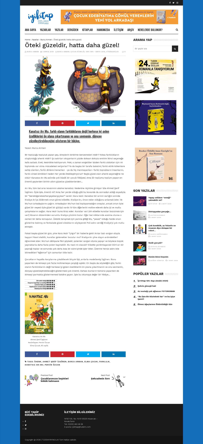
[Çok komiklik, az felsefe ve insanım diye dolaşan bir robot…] (139, 229)
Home (27, 40)
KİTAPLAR (87, 29)
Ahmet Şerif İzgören (55, 362)
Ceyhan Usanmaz (157, 246)
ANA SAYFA (30, 29)
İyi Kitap (153, 204)
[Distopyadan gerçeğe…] (139, 215)
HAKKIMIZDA (103, 29)
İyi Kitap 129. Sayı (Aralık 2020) (153, 281)
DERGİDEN (72, 29)
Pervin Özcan (52, 365)
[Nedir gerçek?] (139, 246)
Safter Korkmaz (157, 215)
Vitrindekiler (112, 52)
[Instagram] (177, 3)
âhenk (37, 362)
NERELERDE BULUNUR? (150, 29)
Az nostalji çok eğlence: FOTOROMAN (156, 291)
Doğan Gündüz (157, 260)
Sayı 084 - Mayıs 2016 (95, 52)
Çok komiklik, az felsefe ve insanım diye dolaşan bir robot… (162, 228)
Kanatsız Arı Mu (34, 365)
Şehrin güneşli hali (147, 286)
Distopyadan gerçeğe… (159, 211)
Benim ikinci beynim (158, 257)
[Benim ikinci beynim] (139, 260)
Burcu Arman (46, 40)
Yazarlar (35, 40)
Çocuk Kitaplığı (77, 52)
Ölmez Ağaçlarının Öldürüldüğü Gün (155, 304)
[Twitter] (173, 3)
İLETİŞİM (118, 29)
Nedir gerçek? (155, 243)
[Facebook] (170, 3)
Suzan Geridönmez (159, 234)
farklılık (104, 362)
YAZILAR (59, 29)
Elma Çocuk (91, 362)
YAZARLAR (45, 29)
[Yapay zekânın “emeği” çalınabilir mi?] (139, 201)
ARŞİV (130, 29)
